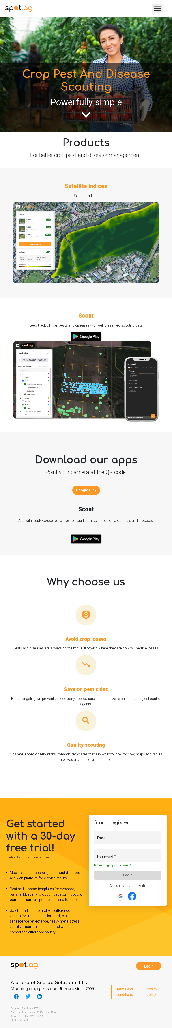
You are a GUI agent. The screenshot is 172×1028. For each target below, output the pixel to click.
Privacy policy (151, 992)
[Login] (132, 895)
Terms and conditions (124, 992)
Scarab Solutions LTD (62, 982)
